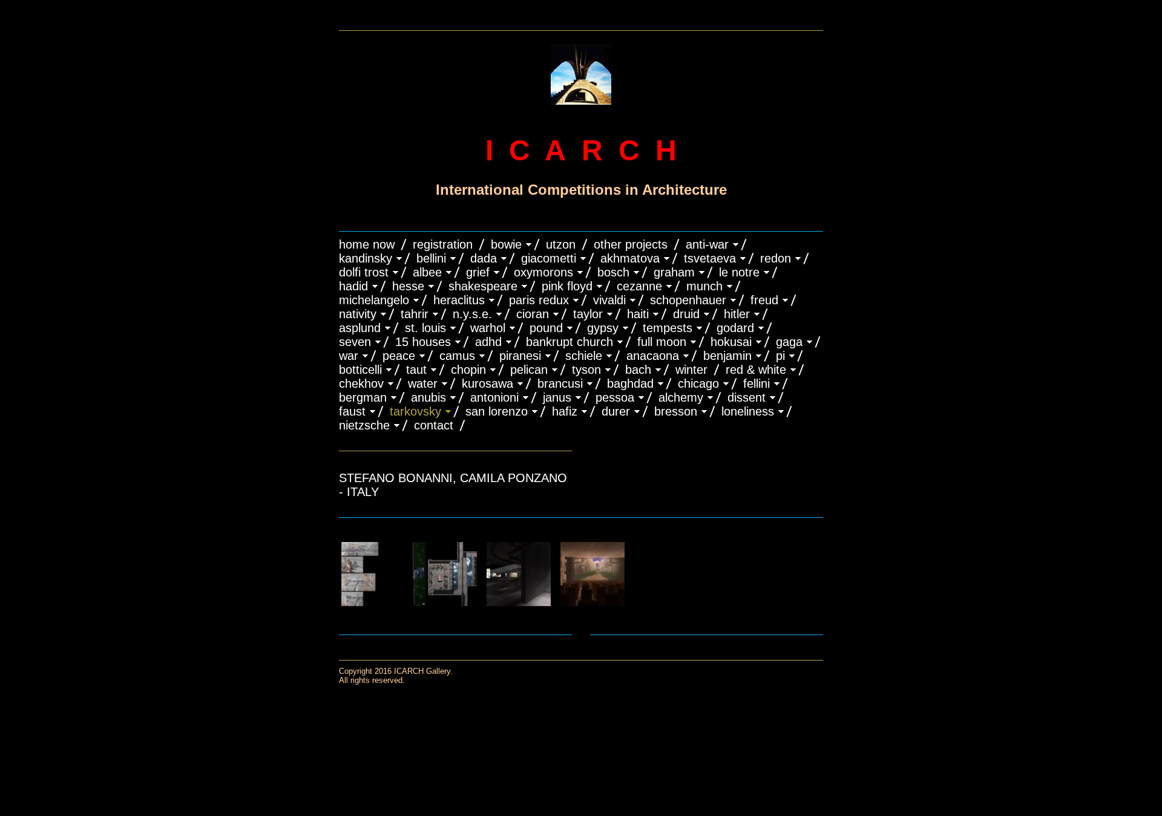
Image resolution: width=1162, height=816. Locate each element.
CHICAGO (698, 383)
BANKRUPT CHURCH (569, 341)
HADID (353, 286)
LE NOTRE (739, 272)
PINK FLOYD (567, 286)
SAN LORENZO (496, 411)
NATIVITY (357, 314)
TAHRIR (414, 314)
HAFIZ (564, 411)
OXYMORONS (543, 272)
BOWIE (506, 244)
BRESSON (675, 411)
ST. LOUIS (425, 328)
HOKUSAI (731, 341)
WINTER (691, 369)
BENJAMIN (727, 355)
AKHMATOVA (630, 258)
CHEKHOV (361, 383)
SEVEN (355, 341)
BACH (638, 369)
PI (780, 355)
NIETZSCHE (364, 425)
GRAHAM (674, 272)
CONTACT (433, 425)
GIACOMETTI (548, 258)
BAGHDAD (630, 383)
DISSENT (746, 397)
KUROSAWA (487, 383)
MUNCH (704, 286)
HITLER (737, 314)
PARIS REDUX (539, 300)
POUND (546, 328)
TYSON (586, 369)
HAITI (638, 314)
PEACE (398, 355)
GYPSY (603, 328)
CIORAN (532, 314)
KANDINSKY (365, 258)
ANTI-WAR (707, 244)
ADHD (488, 341)
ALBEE (427, 272)
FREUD (764, 300)
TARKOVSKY (415, 411)
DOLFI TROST (364, 272)
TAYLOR (588, 314)
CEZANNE (639, 286)
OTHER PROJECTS (631, 244)
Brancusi (560, 383)
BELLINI (431, 258)
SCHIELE (583, 355)
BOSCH (613, 272)
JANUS (557, 397)
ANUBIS (428, 397)
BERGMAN (363, 397)
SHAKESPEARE (482, 286)
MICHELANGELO (374, 300)
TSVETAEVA (710, 258)
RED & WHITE (756, 369)
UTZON (561, 244)
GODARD (735, 328)
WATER (423, 383)
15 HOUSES (423, 341)
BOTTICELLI (360, 369)
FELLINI (756, 383)
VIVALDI (609, 300)
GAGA (789, 341)
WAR (348, 355)
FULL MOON (661, 341)
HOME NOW (367, 244)
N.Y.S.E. (472, 314)
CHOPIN (468, 369)
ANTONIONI (494, 397)
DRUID (686, 314)
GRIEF (478, 272)
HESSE (408, 286)
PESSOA (615, 397)
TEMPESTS (667, 328)
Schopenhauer (688, 300)
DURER (616, 411)
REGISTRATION (443, 244)
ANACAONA (652, 355)
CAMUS (457, 355)
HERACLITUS (459, 300)
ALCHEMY (680, 397)
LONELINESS (747, 411)
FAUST (352, 411)
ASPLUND (360, 328)
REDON (775, 258)
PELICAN (529, 369)
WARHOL (487, 328)
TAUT (416, 369)
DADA (483, 258)
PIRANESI (520, 355)
